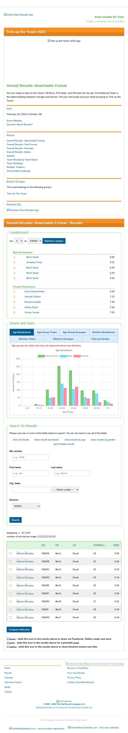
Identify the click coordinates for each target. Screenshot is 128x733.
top (11, 241)
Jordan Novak (31, 312)
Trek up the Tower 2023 (26, 32)
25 (44, 536)
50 (49, 536)
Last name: (56, 467)
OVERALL (99, 545)
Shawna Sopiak (32, 302)
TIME (116, 545)
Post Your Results (76, 673)
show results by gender (103, 439)
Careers (8, 692)
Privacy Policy (74, 678)
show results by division (46, 439)
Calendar (8, 678)
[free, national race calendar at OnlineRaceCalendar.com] (93, 728)
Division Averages (63, 339)
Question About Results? (20, 124)
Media (7, 687)
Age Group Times (47, 332)
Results (8, 673)
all (53, 536)
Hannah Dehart (32, 296)
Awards (10, 155)
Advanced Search (13, 682)
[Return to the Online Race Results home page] (18, 14)
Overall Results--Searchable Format (26, 140)
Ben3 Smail (32, 273)
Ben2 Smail (32, 267)
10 (39, 536)
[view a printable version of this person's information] (20, 553)
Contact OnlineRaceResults (80, 682)
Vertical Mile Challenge (19, 171)
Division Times (27, 339)
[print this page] (75, 663)
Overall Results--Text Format (22, 144)
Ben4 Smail (32, 278)
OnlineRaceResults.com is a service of (64, 708)
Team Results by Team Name (22, 159)
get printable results (64, 444)
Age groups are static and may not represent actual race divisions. (47, 345)
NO (43, 545)
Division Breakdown (103, 332)
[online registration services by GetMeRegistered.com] (36, 728)
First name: (15, 467)
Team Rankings (15, 163)
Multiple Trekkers (16, 167)
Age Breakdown (22, 332)
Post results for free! (109, 17)
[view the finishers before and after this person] (29, 553)
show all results (21, 439)
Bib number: (16, 451)
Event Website (14, 120)
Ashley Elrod (31, 307)
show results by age (75, 439)
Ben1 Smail (32, 257)
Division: (14, 500)
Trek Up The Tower (17, 193)
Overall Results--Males (19, 152)
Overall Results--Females (20, 148)
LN (74, 545)
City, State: (15, 483)
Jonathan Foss (34, 262)
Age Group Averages (74, 332)
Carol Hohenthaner (34, 291)
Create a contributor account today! (105, 21)
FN (57, 545)
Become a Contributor (77, 668)
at (25, 241)
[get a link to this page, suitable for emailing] (104, 663)
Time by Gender (100, 339)
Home (7, 668)
